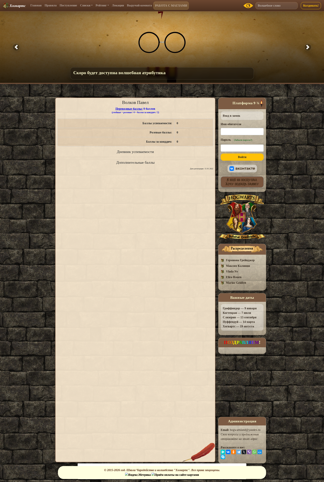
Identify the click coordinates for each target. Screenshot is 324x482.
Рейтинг (101, 5)
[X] (244, 452)
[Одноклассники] (233, 452)
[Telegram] (238, 452)
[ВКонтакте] (228, 452)
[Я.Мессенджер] (223, 452)
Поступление (68, 5)
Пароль (236, 139)
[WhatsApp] (254, 452)
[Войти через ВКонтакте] (242, 169)
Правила (51, 5)
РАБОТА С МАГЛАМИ (171, 5)
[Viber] (249, 452)
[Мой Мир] (259, 452)
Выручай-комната (139, 5)
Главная (36, 5)
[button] (16, 47)
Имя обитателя (231, 124)
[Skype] (223, 457)
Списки (85, 5)
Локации (118, 5)
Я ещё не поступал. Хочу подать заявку (242, 182)
